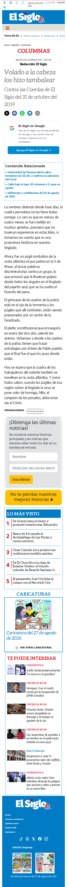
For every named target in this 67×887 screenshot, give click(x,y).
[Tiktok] (21, 839)
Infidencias (49, 35)
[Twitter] (6, 113)
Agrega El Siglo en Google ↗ (33, 150)
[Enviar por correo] (37, 113)
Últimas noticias (31, 35)
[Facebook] (24, 3)
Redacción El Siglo (33, 64)
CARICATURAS (33, 594)
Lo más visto (23, 513)
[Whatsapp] (22, 113)
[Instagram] (5, 8)
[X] (18, 3)
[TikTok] (6, 3)
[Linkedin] (29, 113)
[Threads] (12, 3)
